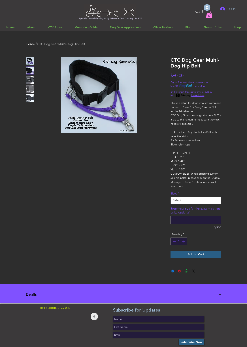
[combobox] (196, 200)
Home (30, 44)
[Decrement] (173, 241)
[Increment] (184, 241)
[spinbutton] (178, 241)
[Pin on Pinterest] (180, 271)
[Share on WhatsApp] (186, 271)
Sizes (175, 193)
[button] (202, 9)
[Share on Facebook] (173, 271)
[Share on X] (193, 271)
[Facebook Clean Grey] (94, 316)
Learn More (199, 86)
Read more (177, 186)
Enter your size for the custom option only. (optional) (195, 210)
